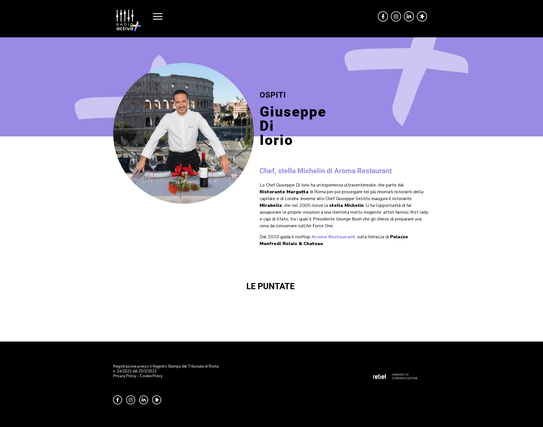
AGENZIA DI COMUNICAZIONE (404, 376)
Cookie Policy (151, 376)
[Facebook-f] (383, 16)
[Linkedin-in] (409, 16)
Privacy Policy (124, 376)
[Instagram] (396, 16)
